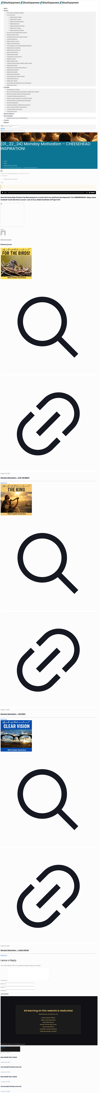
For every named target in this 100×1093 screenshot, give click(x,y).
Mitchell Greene (12, 173)
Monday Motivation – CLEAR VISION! (15, 950)
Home (5, 161)
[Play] (2, 192)
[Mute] (89, 192)
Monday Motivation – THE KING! (13, 714)
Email (2, 987)
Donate (3, 128)
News (5, 163)
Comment (4, 980)
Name (3, 984)
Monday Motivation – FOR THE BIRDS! (15, 478)
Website (3, 990)
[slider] (93, 192)
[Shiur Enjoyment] (40, 4)
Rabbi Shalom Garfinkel (10, 165)
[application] (48, 192)
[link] (24, 131)
